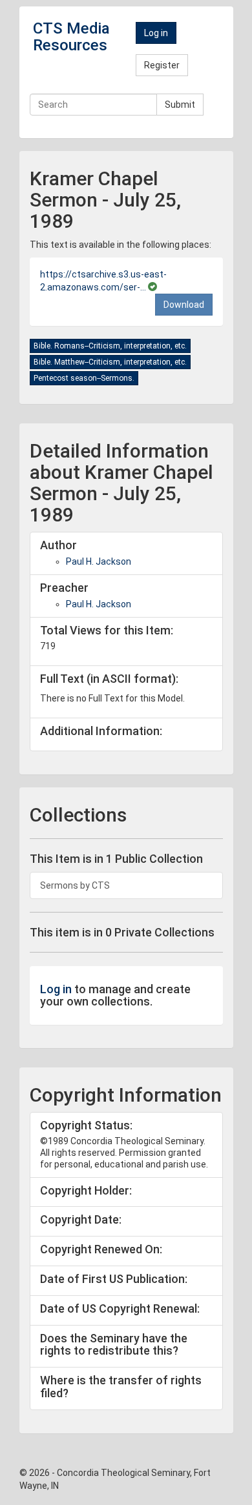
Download (183, 304)
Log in (156, 33)
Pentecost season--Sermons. (84, 378)
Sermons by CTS (75, 885)
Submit (180, 104)
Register (162, 65)
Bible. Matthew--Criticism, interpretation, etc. (110, 362)
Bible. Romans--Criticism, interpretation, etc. (110, 345)
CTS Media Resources (71, 36)
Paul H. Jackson (98, 561)
